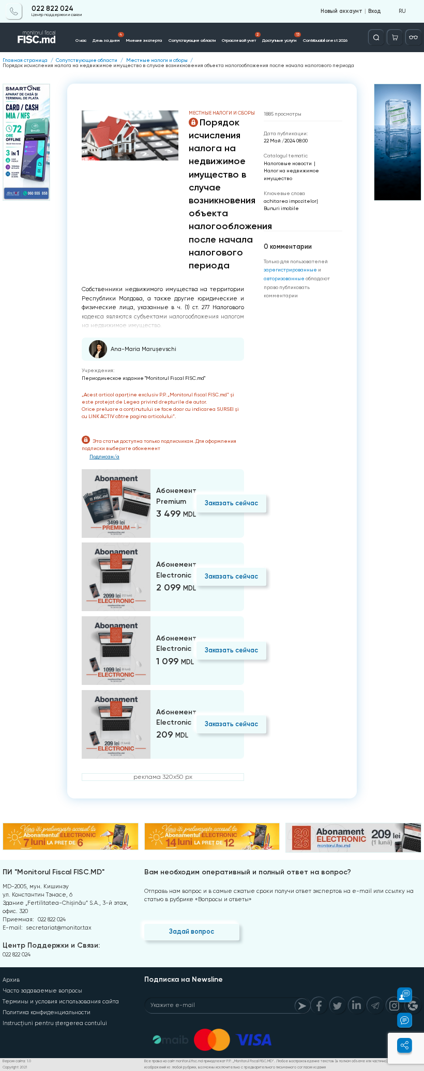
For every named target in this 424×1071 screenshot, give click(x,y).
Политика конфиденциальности (46, 1012)
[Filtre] (413, 37)
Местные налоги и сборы (157, 60)
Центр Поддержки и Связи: (51, 945)
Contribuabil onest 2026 (325, 40)
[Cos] (394, 37)
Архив (11, 980)
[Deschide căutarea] (376, 37)
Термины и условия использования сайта (61, 1001)
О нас (80, 40)
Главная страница (25, 60)
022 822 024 (52, 8)
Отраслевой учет (240, 37)
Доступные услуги (280, 37)
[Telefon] (13, 11)
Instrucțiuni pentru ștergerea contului (55, 1023)
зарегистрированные (290, 270)
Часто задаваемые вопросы (42, 990)
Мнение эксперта (144, 40)
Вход (374, 11)
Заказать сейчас (231, 503)
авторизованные (284, 278)
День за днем (107, 37)
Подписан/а (104, 456)
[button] (400, 995)
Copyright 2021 (15, 1067)
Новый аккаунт (341, 11)
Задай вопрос (191, 931)
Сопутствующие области (192, 40)
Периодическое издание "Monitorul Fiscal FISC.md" (143, 378)
